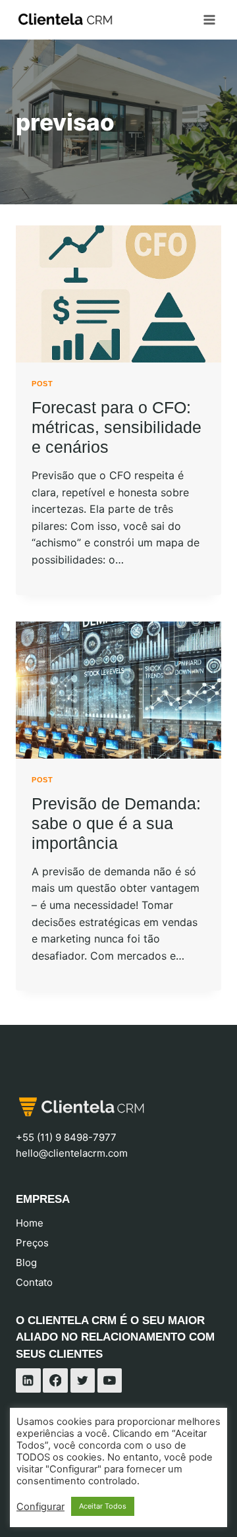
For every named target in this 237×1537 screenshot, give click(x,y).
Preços (32, 1242)
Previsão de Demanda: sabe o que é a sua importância (116, 823)
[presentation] (118, 293)
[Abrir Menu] (209, 19)
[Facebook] (55, 1380)
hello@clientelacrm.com (72, 1153)
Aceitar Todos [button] (102, 1506)
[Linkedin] (28, 1380)
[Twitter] (82, 1380)
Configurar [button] (40, 1507)
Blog (26, 1262)
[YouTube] (109, 1380)
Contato (34, 1282)
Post (42, 384)
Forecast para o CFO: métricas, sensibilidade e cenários (116, 427)
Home (29, 1223)
